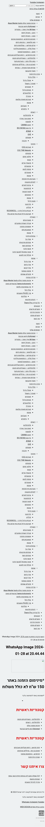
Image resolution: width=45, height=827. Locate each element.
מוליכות (24, 296)
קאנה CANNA (26, 125)
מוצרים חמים (35, 315)
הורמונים (28, 194)
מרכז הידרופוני (34, 74)
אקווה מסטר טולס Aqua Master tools (21, 23)
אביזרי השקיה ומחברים (23, 223)
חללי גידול (31, 77)
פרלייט (28, 207)
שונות (29, 102)
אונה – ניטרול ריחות (28, 36)
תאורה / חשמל (30, 83)
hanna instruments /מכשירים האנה (18, 283)
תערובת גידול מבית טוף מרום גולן (19, 214)
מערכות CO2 (26, 147)
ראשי (38, 13)
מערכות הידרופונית (28, 179)
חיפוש (11, 6)
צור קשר (37, 318)
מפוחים (28, 153)
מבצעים (37, 306)
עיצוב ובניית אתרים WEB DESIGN (32, 807)
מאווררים (28, 172)
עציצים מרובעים (25, 242)
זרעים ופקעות (30, 299)
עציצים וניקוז (30, 236)
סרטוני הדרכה (35, 312)
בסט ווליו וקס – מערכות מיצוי (24, 61)
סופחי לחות (27, 169)
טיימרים (24, 109)
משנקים (28, 86)
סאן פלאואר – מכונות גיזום (25, 42)
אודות (38, 17)
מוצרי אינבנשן (30, 71)
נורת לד (28, 96)
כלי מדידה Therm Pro (32, 302)
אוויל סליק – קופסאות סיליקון (24, 48)
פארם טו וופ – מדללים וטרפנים (23, 64)
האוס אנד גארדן (25, 118)
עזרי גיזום (27, 264)
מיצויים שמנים (26, 274)
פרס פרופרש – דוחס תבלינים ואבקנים (21, 55)
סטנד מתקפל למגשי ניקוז (21, 252)
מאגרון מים (27, 220)
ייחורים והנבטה (30, 182)
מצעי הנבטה (26, 191)
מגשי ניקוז (27, 248)
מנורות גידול (26, 90)
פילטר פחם (27, 156)
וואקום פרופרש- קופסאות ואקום (23, 39)
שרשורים (27, 166)
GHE (29, 134)
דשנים (33, 112)
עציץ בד (28, 239)
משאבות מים (26, 229)
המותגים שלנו (35, 20)
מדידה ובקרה (30, 277)
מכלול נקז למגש (25, 255)
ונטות (29, 160)
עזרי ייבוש (27, 268)
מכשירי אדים (26, 163)
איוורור (33, 144)
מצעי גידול (31, 201)
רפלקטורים (27, 93)
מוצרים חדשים (34, 309)
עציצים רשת (26, 245)
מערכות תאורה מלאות (23, 99)
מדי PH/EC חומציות (24, 293)
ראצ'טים (24, 106)
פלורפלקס (27, 115)
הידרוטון (28, 204)
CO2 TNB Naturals (24, 150)
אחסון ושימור (26, 271)
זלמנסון (28, 121)
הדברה (24, 140)
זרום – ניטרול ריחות (28, 32)
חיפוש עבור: (39, 5)
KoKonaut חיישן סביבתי (26, 26)
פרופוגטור (27, 188)
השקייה (32, 217)
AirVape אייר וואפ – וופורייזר (25, 29)
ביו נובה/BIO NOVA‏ (24, 128)
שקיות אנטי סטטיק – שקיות (25, 67)
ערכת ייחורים (26, 185)
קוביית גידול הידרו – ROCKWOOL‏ (19, 210)
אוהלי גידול (27, 80)
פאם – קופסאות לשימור (26, 52)
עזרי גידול (27, 261)
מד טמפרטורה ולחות (23, 287)
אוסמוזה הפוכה (25, 226)
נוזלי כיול (28, 290)
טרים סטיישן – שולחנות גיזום (24, 45)
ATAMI (28, 131)
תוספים (28, 137)
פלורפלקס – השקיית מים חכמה (23, 58)
